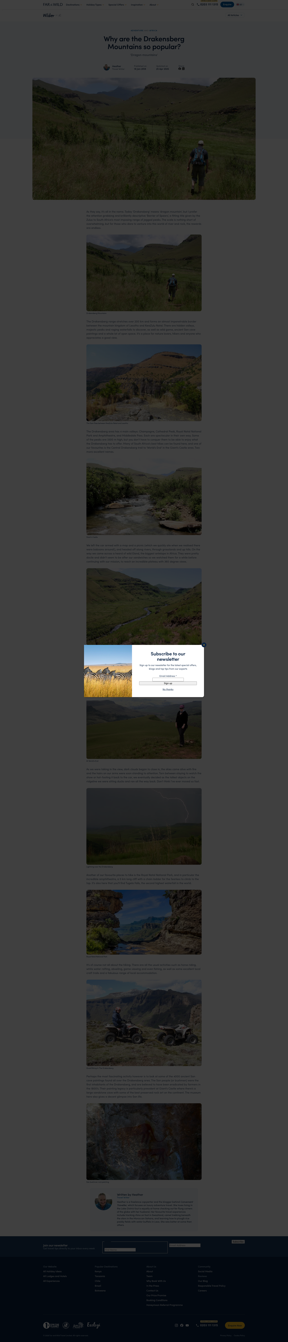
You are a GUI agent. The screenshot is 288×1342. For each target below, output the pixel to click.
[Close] (204, 644)
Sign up (168, 683)
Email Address (168, 676)
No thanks (168, 689)
